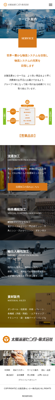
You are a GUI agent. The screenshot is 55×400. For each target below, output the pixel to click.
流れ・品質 (45, 370)
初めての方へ (18, 370)
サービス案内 (32, 370)
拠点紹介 (10, 375)
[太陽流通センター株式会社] (16, 4)
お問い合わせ (43, 375)
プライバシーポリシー (27, 380)
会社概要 (20, 375)
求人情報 (31, 375)
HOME (7, 370)
